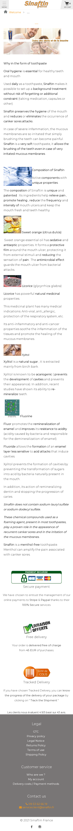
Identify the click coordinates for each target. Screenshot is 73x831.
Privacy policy (36, 736)
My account (36, 779)
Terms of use (35, 750)
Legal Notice (35, 740)
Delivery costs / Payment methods (36, 783)
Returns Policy (36, 745)
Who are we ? (36, 774)
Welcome (14, 12)
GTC (36, 731)
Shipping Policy (36, 754)
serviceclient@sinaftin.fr (38, 807)
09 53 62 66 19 (37, 804)
